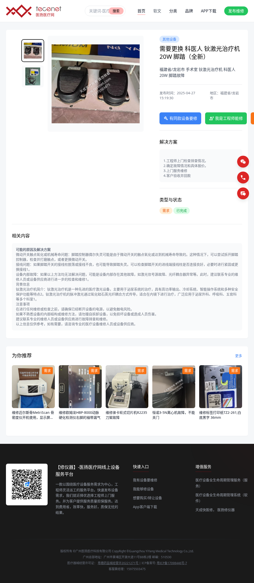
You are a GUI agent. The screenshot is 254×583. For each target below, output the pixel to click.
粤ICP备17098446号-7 (172, 563)
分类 (173, 11)
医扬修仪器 (226, 509)
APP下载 (208, 11)
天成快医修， (205, 509)
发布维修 (236, 11)
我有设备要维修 (145, 480)
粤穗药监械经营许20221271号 (118, 563)
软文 (157, 11)
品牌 (189, 11)
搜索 (116, 10)
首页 (141, 11)
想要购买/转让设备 (147, 497)
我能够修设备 (143, 488)
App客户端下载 (145, 506)
